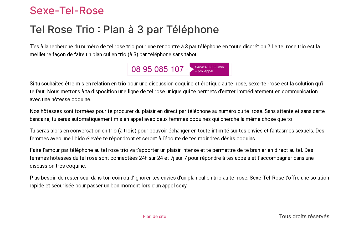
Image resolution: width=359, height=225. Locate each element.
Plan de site (154, 216)
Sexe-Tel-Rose (67, 10)
